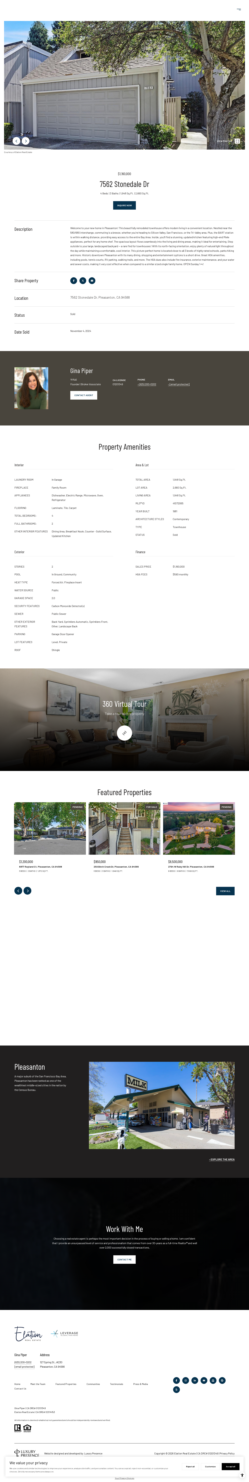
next (25, 141)
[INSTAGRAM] (185, 1380)
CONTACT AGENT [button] (83, 395)
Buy (24, 9)
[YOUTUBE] (204, 1380)
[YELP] (176, 1389)
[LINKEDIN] (194, 1380)
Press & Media (140, 1384)
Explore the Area (223, 1159)
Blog (194, 9)
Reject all (190, 1466)
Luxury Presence (93, 1453)
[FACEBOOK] (176, 1380)
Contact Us (211, 9)
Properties (44, 9)
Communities (69, 9)
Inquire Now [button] (124, 205)
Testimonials (176, 9)
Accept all (230, 1466)
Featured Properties (66, 1384)
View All (225, 891)
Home (17, 1384)
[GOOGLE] (222, 1380)
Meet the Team (37, 1384)
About (154, 9)
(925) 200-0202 (147, 384)
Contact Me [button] (124, 1259)
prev (16, 141)
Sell (9, 9)
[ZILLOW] (213, 1380)
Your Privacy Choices (124, 1478)
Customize (210, 1466)
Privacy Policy (227, 1453)
